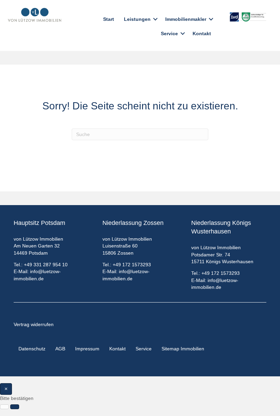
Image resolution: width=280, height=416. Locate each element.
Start (108, 19)
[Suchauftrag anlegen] (14, 406)
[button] (155, 19)
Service (169, 33)
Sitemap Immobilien (183, 348)
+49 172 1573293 (132, 264)
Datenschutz (31, 348)
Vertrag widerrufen (34, 324)
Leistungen (137, 19)
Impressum (87, 348)
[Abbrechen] (4, 406)
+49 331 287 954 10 (46, 264)
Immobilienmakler (185, 19)
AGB (60, 348)
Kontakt (202, 33)
